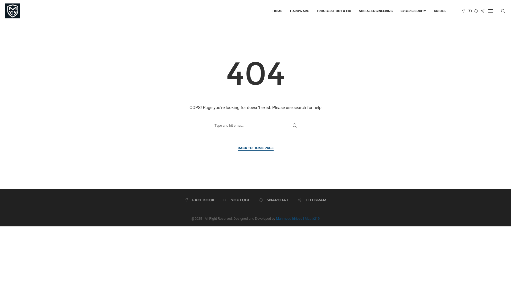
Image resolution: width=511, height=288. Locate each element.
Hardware (299, 11)
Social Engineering (376, 11)
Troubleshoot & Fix (334, 11)
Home (277, 11)
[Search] (503, 11)
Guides (440, 11)
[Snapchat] (476, 11)
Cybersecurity (413, 11)
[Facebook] (463, 11)
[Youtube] (470, 11)
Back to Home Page (256, 148)
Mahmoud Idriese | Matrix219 (298, 219)
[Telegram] (482, 11)
